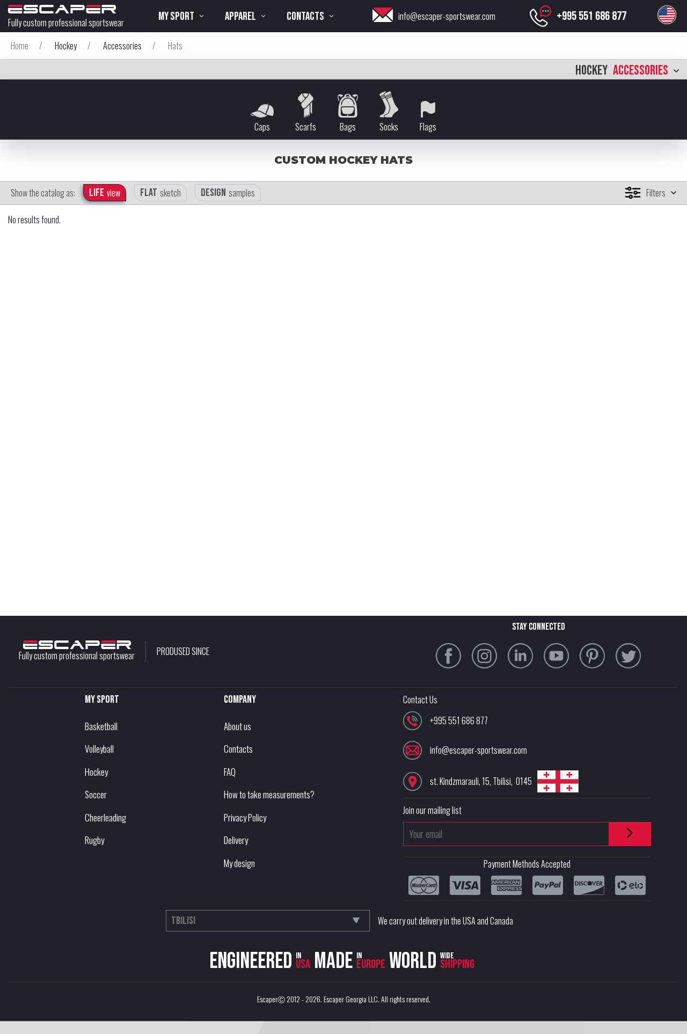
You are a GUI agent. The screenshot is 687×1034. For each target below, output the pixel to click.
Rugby (94, 840)
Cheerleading (105, 817)
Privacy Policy (245, 817)
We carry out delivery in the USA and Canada (445, 920)
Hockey (96, 771)
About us (237, 726)
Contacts (238, 748)
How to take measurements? (269, 794)
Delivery (236, 840)
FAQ (230, 771)
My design (239, 863)
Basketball (101, 726)
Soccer (96, 794)
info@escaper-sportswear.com (446, 16)
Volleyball (99, 748)
